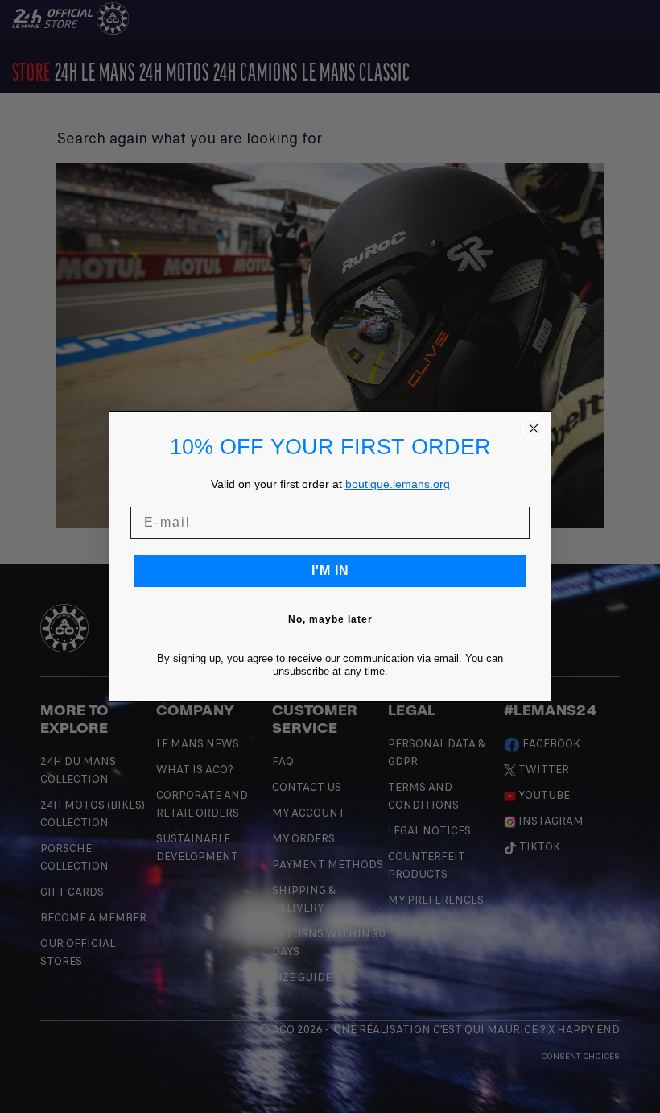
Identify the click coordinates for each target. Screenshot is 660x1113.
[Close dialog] (533, 428)
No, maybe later (330, 619)
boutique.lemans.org (397, 484)
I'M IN (330, 570)
